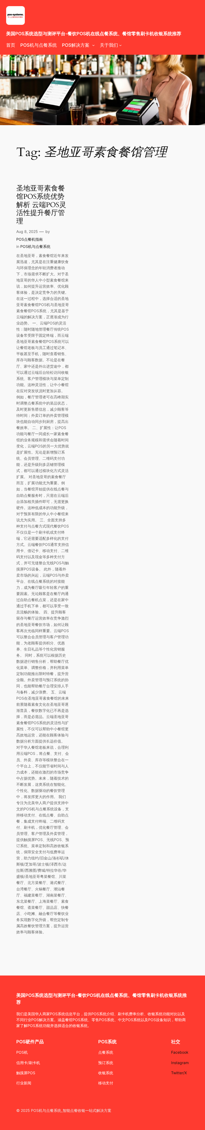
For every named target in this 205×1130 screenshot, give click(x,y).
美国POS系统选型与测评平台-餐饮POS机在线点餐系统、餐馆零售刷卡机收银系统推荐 (93, 33)
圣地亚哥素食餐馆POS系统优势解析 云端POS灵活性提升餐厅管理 (41, 204)
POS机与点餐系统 (35, 246)
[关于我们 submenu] (120, 45)
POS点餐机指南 (29, 239)
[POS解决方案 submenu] (93, 45)
